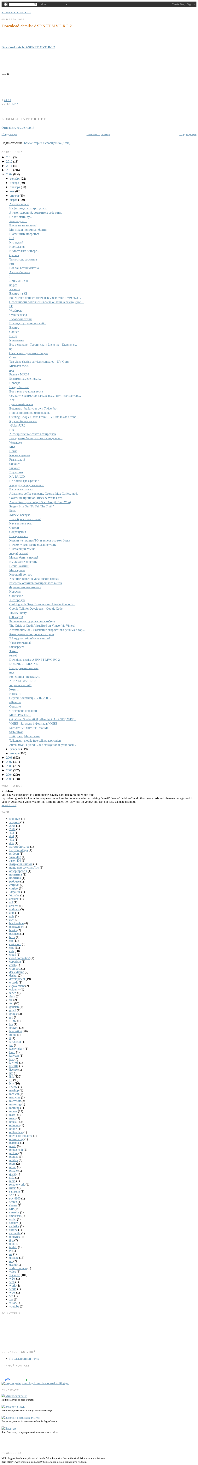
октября (15, 187)
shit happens (16, 647)
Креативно (16, 340)
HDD (12, 1020)
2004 (9, 774)
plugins (13, 1156)
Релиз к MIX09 (19, 374)
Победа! (14, 383)
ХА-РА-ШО (17, 476)
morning (14, 1107)
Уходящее (15, 442)
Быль (12, 510)
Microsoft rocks (18, 366)
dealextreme (16, 972)
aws (11, 919)
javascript (15, 1041)
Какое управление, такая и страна (31, 634)
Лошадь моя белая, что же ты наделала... (35, 438)
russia (12, 1188)
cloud (12, 954)
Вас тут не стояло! (21, 489)
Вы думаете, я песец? (23, 561)
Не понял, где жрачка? (24, 480)
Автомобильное (19, 272)
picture (13, 1153)
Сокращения (17, 532)
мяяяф (13, 655)
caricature (15, 944)
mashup (14, 1090)
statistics (14, 1226)
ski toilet (14, 468)
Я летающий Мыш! (22, 549)
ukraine (13, 1257)
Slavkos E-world (16, 12)
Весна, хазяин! (19, 566)
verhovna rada (18, 1268)
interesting (15, 1031)
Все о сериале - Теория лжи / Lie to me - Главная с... (43, 344)
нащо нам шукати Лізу (24, 867)
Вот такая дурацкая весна (26, 391)
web (12, 1282)
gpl (11, 1017)
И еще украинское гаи (23, 668)
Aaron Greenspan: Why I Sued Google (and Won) (40, 502)
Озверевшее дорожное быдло (28, 353)
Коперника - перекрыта (24, 676)
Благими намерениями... (25, 378)
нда (11, 370)
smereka (14, 1212)
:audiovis (14, 818)
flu (11, 1000)
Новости (15, 591)
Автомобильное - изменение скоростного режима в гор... (47, 629)
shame (13, 1205)
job (11, 1045)
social (12, 1219)
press (12, 1163)
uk (10, 1254)
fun (11, 1003)
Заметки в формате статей (22, 1417)
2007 (9, 761)
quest (12, 1174)
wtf (11, 1296)
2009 (9, 174)
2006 (9, 766)
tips (11, 1240)
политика (15, 874)
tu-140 (13, 1247)
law (11, 1059)
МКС (12, 446)
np (10, 348)
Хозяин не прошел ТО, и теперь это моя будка (39, 540)
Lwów (13, 1087)
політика (15, 878)
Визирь (14, 327)
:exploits (14, 822)
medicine (14, 1097)
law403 (13, 1062)
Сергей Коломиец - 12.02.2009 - (30, 698)
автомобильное (19, 846)
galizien (14, 1006)
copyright (15, 961)
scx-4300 (14, 1198)
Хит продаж (17, 600)
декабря (15, 178)
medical (14, 1094)
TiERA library (18, 612)
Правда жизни (18, 536)
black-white (16, 923)
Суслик (14, 255)
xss (11, 1299)
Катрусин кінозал (20, 864)
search (13, 1202)
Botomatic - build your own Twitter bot (33, 408)
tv (10, 1250)
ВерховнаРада (18, 850)
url (11, 1261)
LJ (10, 1080)
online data (16, 1132)
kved (12, 1052)
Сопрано (15, 706)
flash (12, 996)
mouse (13, 1111)
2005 (9, 770)
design (13, 975)
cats (11, 951)
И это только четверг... (24, 251)
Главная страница (98, 134)
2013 (9, 157)
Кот (11, 263)
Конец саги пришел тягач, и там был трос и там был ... (45, 297)
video (12, 1271)
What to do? (9, 805)
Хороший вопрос (20, 574)
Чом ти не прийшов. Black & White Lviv (35, 497)
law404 (13, 1066)
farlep (12, 993)
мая (12, 191)
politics (13, 1160)
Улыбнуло (15, 310)
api (11, 902)
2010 (9, 170)
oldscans (14, 1125)
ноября (15, 182)
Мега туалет (17, 570)
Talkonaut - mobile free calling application (35, 740)
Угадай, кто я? (18, 553)
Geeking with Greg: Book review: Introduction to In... (42, 604)
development (17, 979)
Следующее (9, 134)
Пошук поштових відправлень (29, 412)
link (15, 104)
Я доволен (16, 472)
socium (13, 1222)
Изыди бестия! (19, 387)
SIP (11, 1209)
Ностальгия (17, 246)
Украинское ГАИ (20, 685)
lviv (11, 1083)
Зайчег (13, 651)
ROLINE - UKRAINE (23, 664)
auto (12, 912)
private (13, 1170)
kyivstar (14, 1055)
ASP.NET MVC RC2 (22, 681)
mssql (12, 1114)
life (11, 1073)
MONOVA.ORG (20, 715)
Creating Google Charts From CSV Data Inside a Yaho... (44, 417)
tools (12, 1243)
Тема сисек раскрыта (23, 259)
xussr (12, 1303)
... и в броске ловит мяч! (25, 519)
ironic (12, 1034)
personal (14, 1142)
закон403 (15, 857)
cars (11, 947)
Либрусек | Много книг (24, 736)
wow (12, 1292)
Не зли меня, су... (20, 216)
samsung (14, 1191)
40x (11, 839)
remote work (17, 1184)
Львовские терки (20, 319)
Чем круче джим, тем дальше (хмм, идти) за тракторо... (45, 395)
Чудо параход (18, 314)
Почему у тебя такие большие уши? (32, 544)
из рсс (13, 285)
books (13, 930)
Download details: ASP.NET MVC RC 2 (37, 25)
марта (14, 199)
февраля (15, 749)
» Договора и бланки (23, 710)
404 (11, 836)
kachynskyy (16, 1048)
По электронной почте (24, 1358)
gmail (12, 1010)
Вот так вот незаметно (24, 268)
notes (12, 1121)
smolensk (15, 1215)
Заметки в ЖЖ (15, 1406)
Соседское (16, 595)
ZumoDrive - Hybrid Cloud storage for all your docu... (42, 744)
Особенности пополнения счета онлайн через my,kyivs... (46, 302)
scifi (11, 1195)
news (12, 1118)
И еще (13, 336)
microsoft (15, 1101)
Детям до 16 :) (18, 280)
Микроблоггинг (16, 1396)
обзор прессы (18, 871)
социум (14, 885)
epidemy (14, 989)
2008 (9, 757)
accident (14, 898)
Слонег (14, 331)
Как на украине (19, 455)
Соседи (14, 527)
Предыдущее (187, 134)
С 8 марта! (16, 617)
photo (12, 1146)
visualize (14, 1275)
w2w (12, 1278)
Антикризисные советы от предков (32, 434)
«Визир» (15, 702)
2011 (9, 165)
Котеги (14, 689)
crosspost (14, 968)
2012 (9, 161)
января (15, 753)
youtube (14, 1306)
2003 (9, 778)
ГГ (11, 306)
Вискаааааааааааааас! (23, 225)
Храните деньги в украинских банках (34, 578)
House (13, 451)
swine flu (14, 1233)
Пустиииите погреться (24, 234)
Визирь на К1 (18, 293)
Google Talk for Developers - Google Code (35, 608)
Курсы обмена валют (23, 421)
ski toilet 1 (15, 463)
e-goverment (17, 986)
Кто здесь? (16, 242)
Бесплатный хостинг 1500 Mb (29, 727)
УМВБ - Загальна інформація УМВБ (33, 723)
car (11, 940)
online (13, 1128)
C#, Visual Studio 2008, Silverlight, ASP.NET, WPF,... (42, 719)
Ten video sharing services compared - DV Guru (39, 361)
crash (12, 965)
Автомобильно (19, 204)
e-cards (13, 982)
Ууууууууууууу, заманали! (26, 485)
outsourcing (16, 1139)
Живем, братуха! (20, 515)
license (13, 1069)
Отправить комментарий (18, 127)
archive (13, 905)
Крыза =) (15, 693)
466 (11, 843)
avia (11, 916)
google (13, 1013)
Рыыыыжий (17, 459)
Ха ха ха (14, 289)
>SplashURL (17, 425)
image (13, 1027)
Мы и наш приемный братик (28, 229)
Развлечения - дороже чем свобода (32, 621)
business (14, 933)
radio (12, 1181)
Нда (12, 429)
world (12, 1289)
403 (11, 832)
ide (11, 1024)
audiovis (14, 909)
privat (12, 1167)
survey (13, 1229)
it (10, 1038)
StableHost (16, 732)
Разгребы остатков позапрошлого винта (35, 583)
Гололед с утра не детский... (27, 323)
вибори (14, 853)
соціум (13, 888)
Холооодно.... (18, 221)
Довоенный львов (21, 404)
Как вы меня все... (21, 523)
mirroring (15, 1104)
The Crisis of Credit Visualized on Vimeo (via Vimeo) (42, 625)
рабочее (14, 881)
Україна (14, 895)
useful (13, 1264)
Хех (12, 400)
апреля (15, 195)
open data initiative (20, 1135)
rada (12, 1177)
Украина (14, 892)
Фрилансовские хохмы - (25, 587)
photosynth (16, 1149)
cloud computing (19, 958)
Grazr (12, 357)
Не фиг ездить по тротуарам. (28, 208)
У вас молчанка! (20, 642)
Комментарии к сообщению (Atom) (47, 143)
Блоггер (10, 1428)
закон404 (15, 860)
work (12, 1285)
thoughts (14, 1236)
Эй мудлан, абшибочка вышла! (29, 638)
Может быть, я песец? (23, 557)
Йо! (11, 238)
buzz (12, 937)
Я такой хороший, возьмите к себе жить (35, 212)
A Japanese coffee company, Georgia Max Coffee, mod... (44, 493)
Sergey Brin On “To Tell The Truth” (31, 506)
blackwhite (16, 926)
